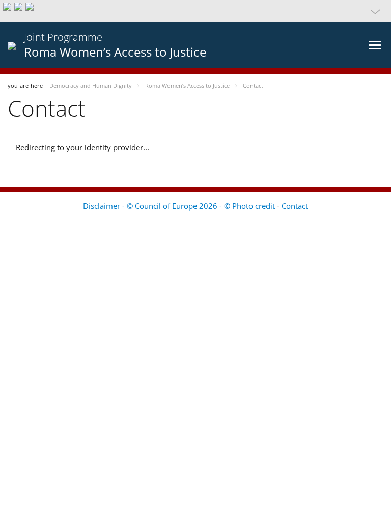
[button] (195, 11)
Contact (295, 206)
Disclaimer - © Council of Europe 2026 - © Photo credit (180, 206)
